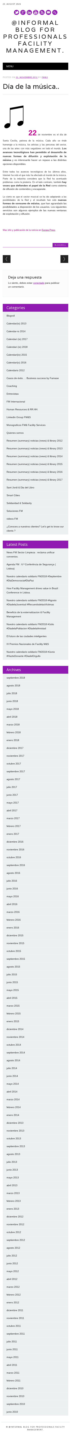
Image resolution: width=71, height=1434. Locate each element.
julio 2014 (12, 1068)
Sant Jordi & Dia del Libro (20, 487)
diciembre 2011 (15, 1310)
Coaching (12, 386)
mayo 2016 (13, 896)
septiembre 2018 (16, 677)
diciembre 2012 (15, 1216)
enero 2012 (13, 1302)
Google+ (23, 12)
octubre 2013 (14, 1138)
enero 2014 (13, 1115)
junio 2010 (12, 1411)
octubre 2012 (14, 1232)
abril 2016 (12, 904)
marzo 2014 (13, 1099)
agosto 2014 (13, 1060)
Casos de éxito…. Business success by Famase (33, 378)
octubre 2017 (14, 763)
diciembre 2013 (15, 1122)
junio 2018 (12, 701)
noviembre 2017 (15, 755)
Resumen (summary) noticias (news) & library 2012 (35, 440)
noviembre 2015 (15, 943)
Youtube (35, 12)
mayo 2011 (13, 1357)
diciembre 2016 (15, 841)
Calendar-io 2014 (16, 331)
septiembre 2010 (16, 1404)
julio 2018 (12, 693)
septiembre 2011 (16, 1333)
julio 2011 (12, 1341)
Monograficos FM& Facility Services (26, 425)
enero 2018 (13, 740)
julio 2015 (12, 974)
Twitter (16, 12)
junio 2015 (12, 982)
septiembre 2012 (16, 1240)
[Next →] (64, 259)
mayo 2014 (13, 1083)
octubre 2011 (14, 1325)
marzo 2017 (13, 818)
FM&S (45, 77)
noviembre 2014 (15, 1037)
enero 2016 (13, 927)
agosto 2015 (13, 966)
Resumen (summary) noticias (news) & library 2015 (35, 464)
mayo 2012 (13, 1271)
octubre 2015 (14, 951)
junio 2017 (12, 794)
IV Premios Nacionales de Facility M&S (28, 644)
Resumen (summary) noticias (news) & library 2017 (35, 479)
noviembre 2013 (15, 1130)
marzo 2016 (13, 912)
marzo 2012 (13, 1286)
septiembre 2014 (16, 1052)
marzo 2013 (13, 1193)
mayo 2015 (13, 990)
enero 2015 (13, 1021)
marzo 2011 (13, 1372)
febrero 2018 (14, 732)
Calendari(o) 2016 (16, 362)
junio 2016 (12, 888)
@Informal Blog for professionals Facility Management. (35, 36)
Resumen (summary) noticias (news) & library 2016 (35, 471)
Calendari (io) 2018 (17, 347)
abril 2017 (12, 810)
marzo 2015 (13, 1005)
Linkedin (29, 12)
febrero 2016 (14, 919)
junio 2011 (12, 1349)
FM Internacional (16, 401)
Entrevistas (13, 393)
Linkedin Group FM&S (19, 417)
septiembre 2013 (16, 1146)
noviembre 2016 (15, 849)
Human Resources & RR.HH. (22, 409)
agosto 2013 (13, 1154)
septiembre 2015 (16, 958)
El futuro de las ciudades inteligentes (27, 636)
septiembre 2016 (16, 865)
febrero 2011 (14, 1380)
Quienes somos (15, 432)
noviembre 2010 (15, 1396)
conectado (38, 282)
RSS (42, 12)
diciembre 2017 (15, 748)
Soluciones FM (15, 511)
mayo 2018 (13, 709)
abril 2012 (12, 1279)
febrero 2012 (14, 1294)
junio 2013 (12, 1169)
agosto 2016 (13, 873)
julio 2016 (12, 880)
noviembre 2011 (15, 1318)
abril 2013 (12, 1185)
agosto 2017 (13, 779)
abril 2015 (12, 997)
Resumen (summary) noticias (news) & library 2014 (35, 456)
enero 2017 (13, 833)
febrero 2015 (14, 1013)
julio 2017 (12, 787)
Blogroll (60, 245)
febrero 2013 (14, 1201)
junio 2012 (12, 1263)
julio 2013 (12, 1161)
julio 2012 (12, 1255)
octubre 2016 (14, 857)
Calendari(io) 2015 (17, 354)
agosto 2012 (13, 1247)
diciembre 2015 (15, 935)
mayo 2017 (13, 802)
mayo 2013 (13, 1177)
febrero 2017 (14, 826)
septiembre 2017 (16, 771)
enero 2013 (13, 1208)
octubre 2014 (14, 1044)
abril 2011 (12, 1365)
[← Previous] (7, 259)
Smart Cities (13, 495)
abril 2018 (12, 716)
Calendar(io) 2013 (16, 323)
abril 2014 (12, 1091)
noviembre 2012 (15, 1224)
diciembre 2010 (15, 1388)
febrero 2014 (14, 1107)
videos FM (12, 518)
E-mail (48, 12)
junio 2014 (12, 1076)
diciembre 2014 (15, 1029)
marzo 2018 (13, 724)
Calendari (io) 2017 (17, 339)
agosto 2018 (13, 685)
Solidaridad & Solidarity (19, 503)
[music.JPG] (15, 134)
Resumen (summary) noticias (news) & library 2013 (35, 448)
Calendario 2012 (16, 370)
